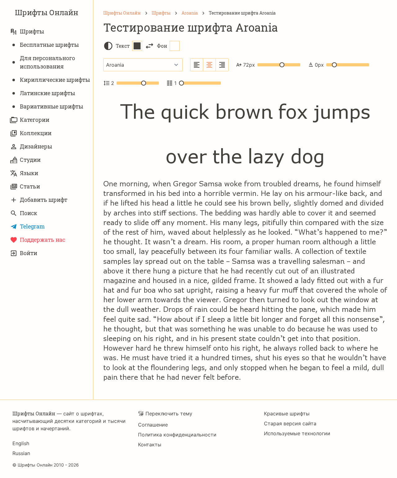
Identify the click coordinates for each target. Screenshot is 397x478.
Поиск (28, 213)
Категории (34, 119)
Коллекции (35, 133)
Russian (21, 453)
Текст (123, 45)
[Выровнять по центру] (209, 65)
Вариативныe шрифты (51, 106)
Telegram (32, 226)
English (20, 443)
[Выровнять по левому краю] (196, 65)
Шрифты (32, 31)
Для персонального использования (47, 62)
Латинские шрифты (47, 93)
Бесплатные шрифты (49, 44)
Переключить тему (168, 413)
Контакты (149, 444)
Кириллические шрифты (55, 79)
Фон (162, 45)
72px (249, 65)
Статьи (30, 186)
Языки (29, 173)
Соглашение (153, 425)
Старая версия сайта (290, 423)
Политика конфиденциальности (177, 435)
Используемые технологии (297, 433)
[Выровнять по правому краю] (222, 65)
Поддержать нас (42, 239)
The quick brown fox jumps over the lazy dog (245, 134)
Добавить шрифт (43, 199)
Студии (30, 159)
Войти (28, 253)
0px (319, 65)
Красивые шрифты (287, 413)
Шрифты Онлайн (46, 12)
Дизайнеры (36, 146)
